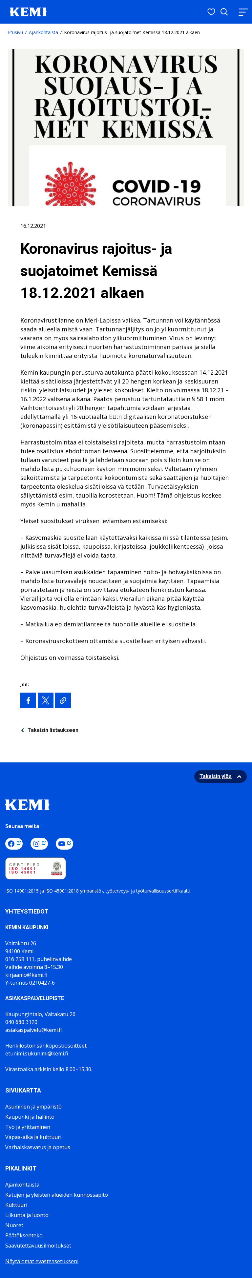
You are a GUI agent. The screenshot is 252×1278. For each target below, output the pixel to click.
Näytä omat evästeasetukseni (41, 1261)
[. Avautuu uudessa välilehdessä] (28, 700)
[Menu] (243, 12)
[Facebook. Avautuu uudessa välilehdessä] (14, 844)
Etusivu (15, 32)
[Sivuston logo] (28, 11)
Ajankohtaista (43, 32)
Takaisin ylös (216, 776)
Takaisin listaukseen (53, 730)
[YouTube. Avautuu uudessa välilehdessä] (64, 844)
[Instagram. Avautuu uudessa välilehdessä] (39, 844)
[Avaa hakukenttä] (224, 11)
